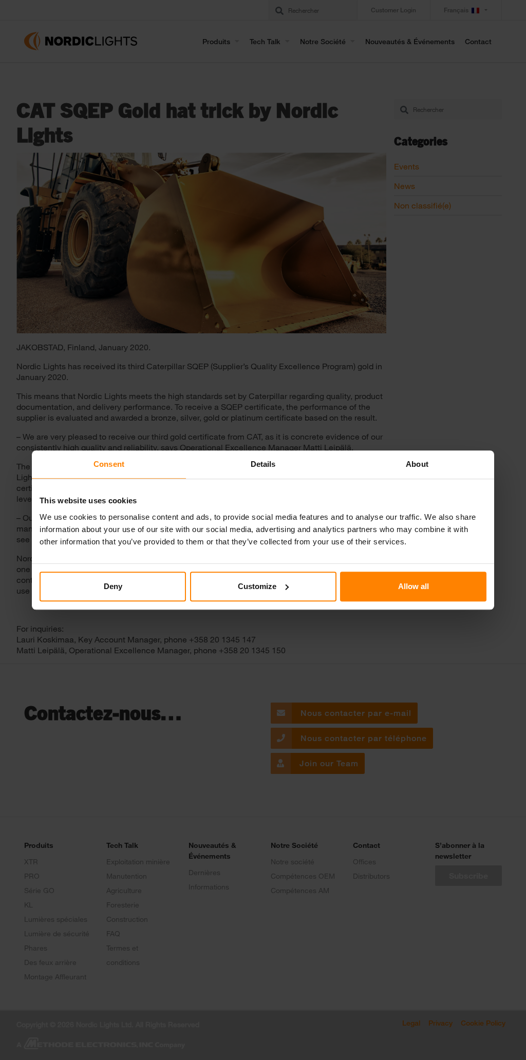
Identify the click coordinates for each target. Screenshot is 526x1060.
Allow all (413, 586)
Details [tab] (263, 464)
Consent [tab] (108, 464)
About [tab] (417, 464)
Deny (113, 586)
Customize (257, 586)
